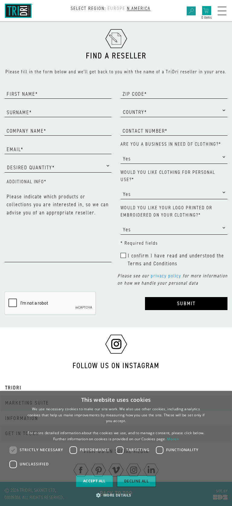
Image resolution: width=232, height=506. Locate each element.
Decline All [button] (136, 481)
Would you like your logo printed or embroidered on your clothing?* (166, 211)
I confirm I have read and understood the (176, 259)
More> (173, 439)
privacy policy (166, 276)
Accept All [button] (94, 481)
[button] (116, 495)
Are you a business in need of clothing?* (171, 144)
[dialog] (116, 448)
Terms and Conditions (152, 263)
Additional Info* (27, 181)
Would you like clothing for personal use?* (168, 176)
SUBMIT (186, 303)
